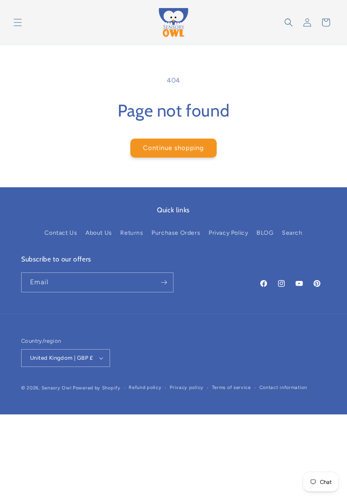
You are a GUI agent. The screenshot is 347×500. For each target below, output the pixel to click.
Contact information (283, 387)
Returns (131, 232)
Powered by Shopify (97, 388)
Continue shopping (173, 148)
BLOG (264, 232)
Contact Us (60, 232)
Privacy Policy (228, 232)
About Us (98, 232)
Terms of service (231, 387)
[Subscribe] (163, 282)
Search (292, 232)
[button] (17, 22)
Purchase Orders (175, 232)
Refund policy (145, 387)
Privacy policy (187, 387)
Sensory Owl (56, 388)
